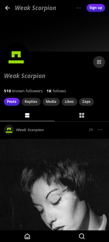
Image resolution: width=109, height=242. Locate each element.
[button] (100, 130)
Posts (11, 101)
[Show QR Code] (99, 62)
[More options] (78, 8)
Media (51, 101)
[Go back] (7, 7)
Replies (31, 101)
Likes (69, 101)
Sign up (95, 7)
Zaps (86, 101)
